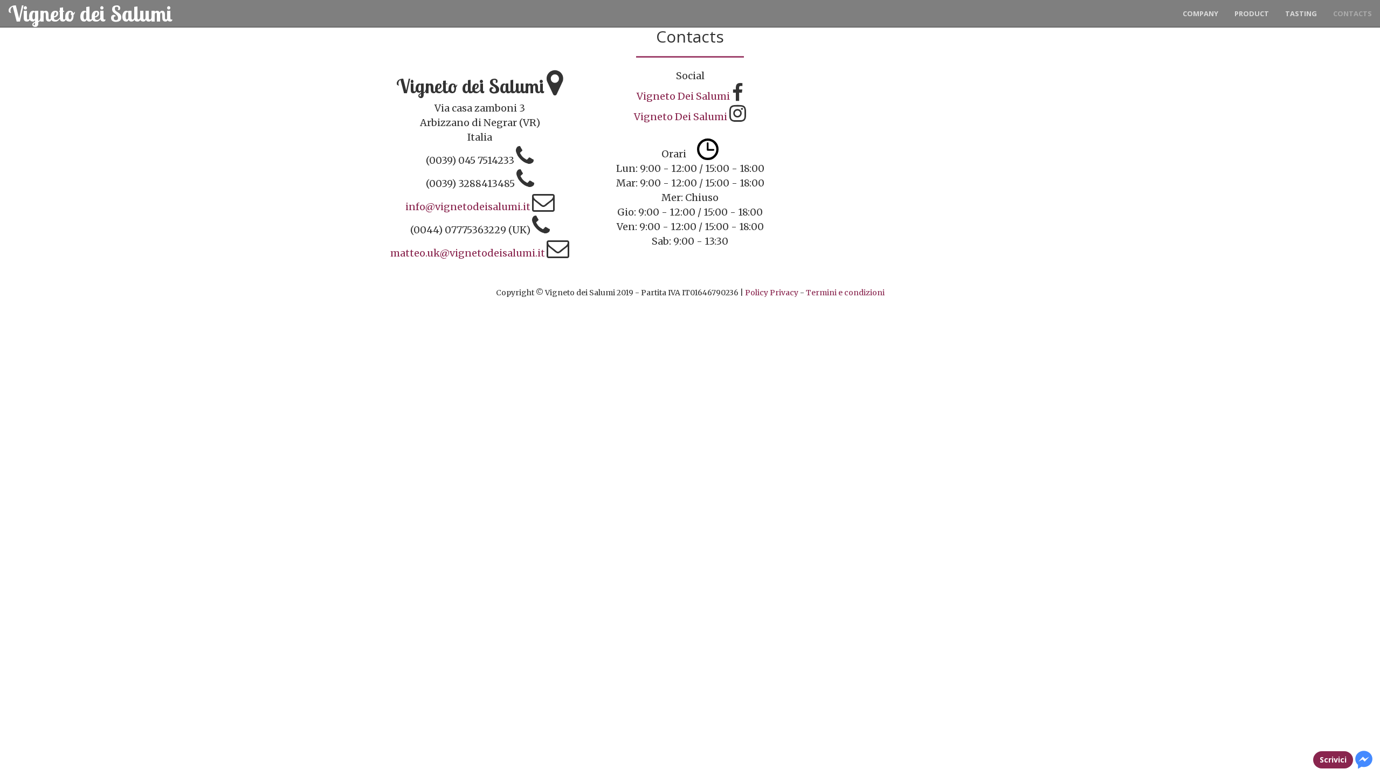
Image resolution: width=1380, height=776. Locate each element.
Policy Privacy (771, 292)
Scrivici (1333, 759)
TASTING (1301, 13)
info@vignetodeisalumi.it (467, 206)
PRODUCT (1251, 13)
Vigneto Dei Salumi (683, 96)
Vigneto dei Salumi (90, 13)
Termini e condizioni (845, 292)
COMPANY (1200, 13)
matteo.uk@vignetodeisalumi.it (467, 253)
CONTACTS (1352, 13)
